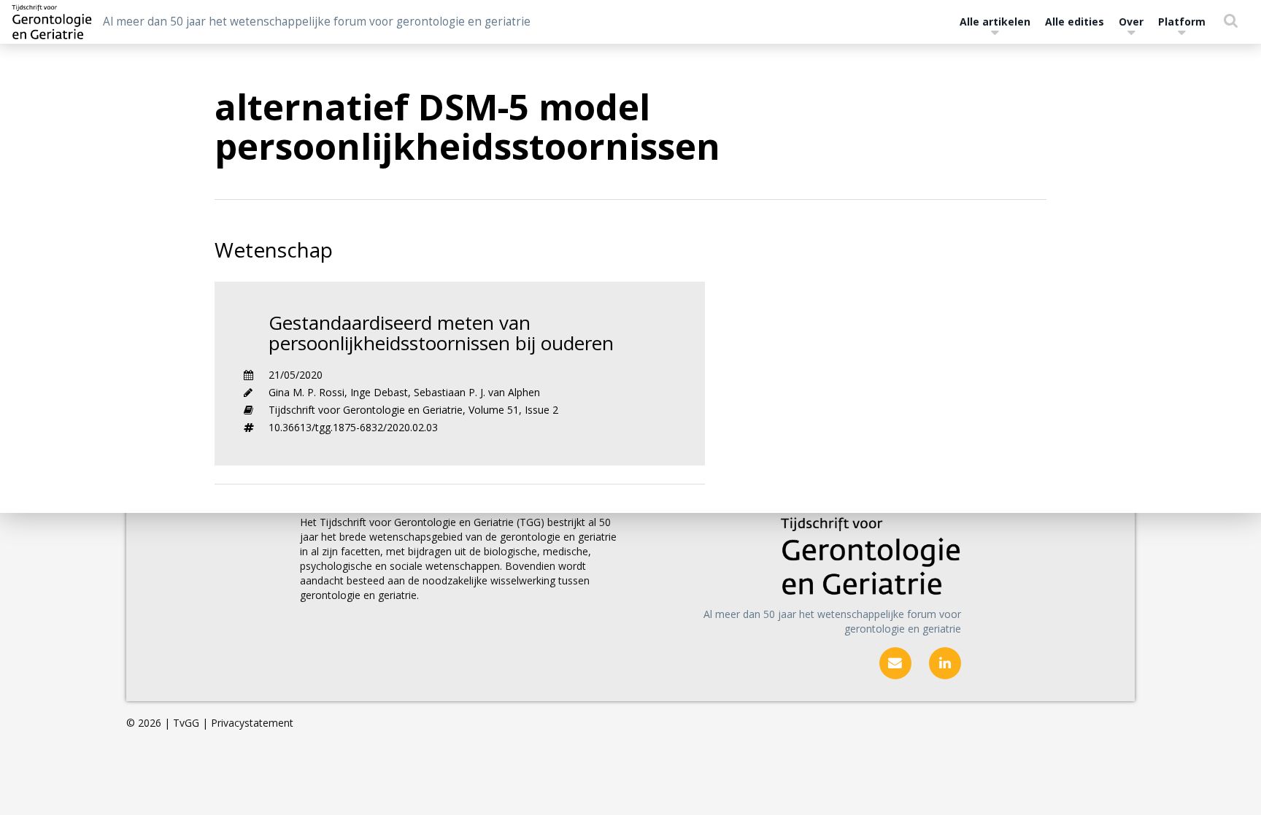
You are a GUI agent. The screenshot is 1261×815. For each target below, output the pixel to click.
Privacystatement (252, 723)
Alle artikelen (995, 21)
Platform (1182, 21)
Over (1131, 21)
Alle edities (1074, 21)
